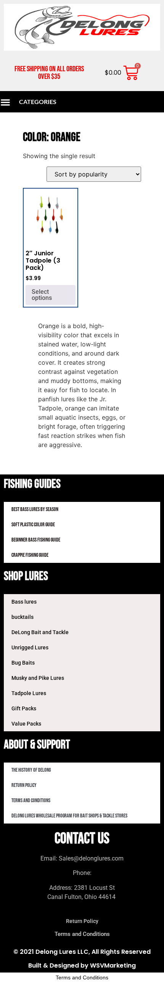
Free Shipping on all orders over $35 (49, 72)
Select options (42, 294)
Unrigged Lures (29, 647)
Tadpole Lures (28, 693)
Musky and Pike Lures (37, 678)
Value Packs (26, 724)
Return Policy (24, 785)
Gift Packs (23, 708)
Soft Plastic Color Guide (33, 524)
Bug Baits (23, 663)
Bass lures (24, 602)
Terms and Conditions (30, 800)
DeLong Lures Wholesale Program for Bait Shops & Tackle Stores (69, 815)
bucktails (22, 617)
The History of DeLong (31, 770)
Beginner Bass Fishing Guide (35, 540)
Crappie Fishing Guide (29, 555)
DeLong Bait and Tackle (40, 632)
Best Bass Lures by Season (34, 509)
